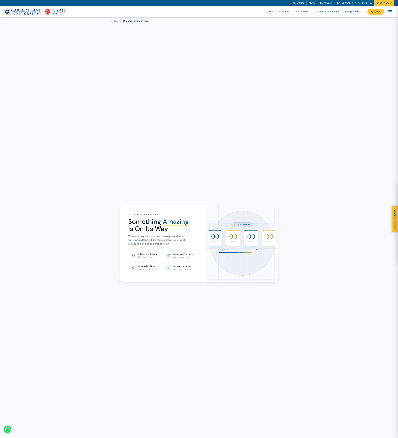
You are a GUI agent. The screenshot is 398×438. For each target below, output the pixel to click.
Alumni (312, 3)
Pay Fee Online (343, 3)
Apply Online (298, 3)
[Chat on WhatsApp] (7, 429)
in (249, 258)
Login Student (326, 3)
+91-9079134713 (384, 2)
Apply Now (375, 11)
